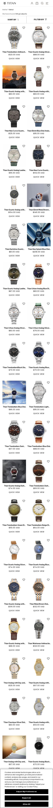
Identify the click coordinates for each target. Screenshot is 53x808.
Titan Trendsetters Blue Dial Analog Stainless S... (14, 407)
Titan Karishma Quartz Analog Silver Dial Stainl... (14, 249)
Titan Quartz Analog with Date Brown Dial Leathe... (14, 91)
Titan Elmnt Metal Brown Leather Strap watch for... (39, 210)
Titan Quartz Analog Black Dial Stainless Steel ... (38, 762)
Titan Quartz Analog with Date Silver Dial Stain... (39, 722)
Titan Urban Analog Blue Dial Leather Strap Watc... (39, 289)
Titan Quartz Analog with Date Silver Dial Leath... (14, 643)
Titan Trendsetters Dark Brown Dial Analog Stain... (14, 446)
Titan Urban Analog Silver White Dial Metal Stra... (14, 328)
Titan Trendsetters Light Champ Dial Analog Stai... (39, 407)
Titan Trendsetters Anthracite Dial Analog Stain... (14, 52)
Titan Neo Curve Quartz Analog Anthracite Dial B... (14, 131)
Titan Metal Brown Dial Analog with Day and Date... (39, 604)
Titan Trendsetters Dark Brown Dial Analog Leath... (38, 486)
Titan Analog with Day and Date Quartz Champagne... (14, 762)
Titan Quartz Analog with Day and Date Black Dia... (14, 210)
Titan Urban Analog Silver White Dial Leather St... (38, 328)
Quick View (14, 59)
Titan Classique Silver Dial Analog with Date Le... (14, 722)
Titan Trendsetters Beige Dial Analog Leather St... (39, 525)
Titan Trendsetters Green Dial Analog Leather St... (14, 525)
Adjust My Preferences (26, 791)
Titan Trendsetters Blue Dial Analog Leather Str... (38, 446)
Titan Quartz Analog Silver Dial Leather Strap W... (14, 565)
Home (4, 10)
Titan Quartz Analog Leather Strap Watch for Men (14, 170)
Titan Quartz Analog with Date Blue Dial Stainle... (14, 604)
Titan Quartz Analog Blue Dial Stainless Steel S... (39, 367)
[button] (36, 3)
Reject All (26, 798)
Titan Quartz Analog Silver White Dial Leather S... (38, 52)
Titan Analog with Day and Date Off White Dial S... (14, 683)
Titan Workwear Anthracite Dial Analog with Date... (39, 643)
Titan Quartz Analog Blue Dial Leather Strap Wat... (39, 565)
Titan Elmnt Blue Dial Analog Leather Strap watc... (38, 131)
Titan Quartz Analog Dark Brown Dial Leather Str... (14, 486)
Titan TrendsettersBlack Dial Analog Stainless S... (14, 367)
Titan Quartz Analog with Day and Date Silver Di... (39, 91)
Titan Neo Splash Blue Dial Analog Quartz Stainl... (39, 249)
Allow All (26, 804)
